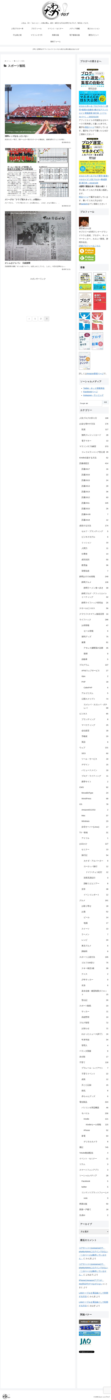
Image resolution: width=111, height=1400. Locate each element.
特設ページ (90, 127)
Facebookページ (90, 392)
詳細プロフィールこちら (89, 246)
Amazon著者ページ (95, 374)
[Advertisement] (38, 74)
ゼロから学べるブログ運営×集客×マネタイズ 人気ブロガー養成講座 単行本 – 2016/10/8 (94, 179)
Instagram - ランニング (93, 395)
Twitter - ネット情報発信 (93, 388)
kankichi (84, 204)
